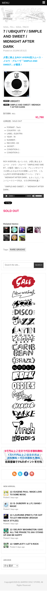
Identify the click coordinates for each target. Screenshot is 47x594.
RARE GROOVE (17, 250)
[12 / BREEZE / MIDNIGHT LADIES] (30, 230)
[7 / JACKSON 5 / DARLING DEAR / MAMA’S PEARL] (6, 237)
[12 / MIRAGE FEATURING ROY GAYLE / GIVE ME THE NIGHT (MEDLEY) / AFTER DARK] (6, 230)
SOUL (6, 27)
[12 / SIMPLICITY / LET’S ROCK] (6, 545)
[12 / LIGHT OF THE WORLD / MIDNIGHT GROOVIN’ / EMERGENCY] (14, 230)
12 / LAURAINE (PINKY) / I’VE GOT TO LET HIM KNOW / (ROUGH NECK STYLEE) (22, 518)
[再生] (6, 196)
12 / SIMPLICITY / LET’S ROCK (24, 544)
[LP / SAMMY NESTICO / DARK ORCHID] (22, 230)
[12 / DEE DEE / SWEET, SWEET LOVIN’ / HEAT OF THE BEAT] (37, 230)
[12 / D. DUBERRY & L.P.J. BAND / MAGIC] (6, 504)
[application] (23, 196)
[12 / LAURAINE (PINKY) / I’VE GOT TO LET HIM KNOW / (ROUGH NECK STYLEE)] (6, 516)
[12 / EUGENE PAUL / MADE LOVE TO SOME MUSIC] (6, 493)
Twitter (20, 474)
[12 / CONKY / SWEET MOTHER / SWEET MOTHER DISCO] (14, 237)
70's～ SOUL (15, 27)
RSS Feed (14, 474)
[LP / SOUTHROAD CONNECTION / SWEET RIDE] (22, 237)
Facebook (26, 474)
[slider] (38, 196)
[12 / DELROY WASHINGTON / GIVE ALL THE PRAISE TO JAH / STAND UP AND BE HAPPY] (6, 531)
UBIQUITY (15, 101)
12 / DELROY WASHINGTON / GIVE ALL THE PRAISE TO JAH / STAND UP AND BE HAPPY (23, 532)
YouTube (32, 474)
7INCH (25, 27)
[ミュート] (33, 196)
